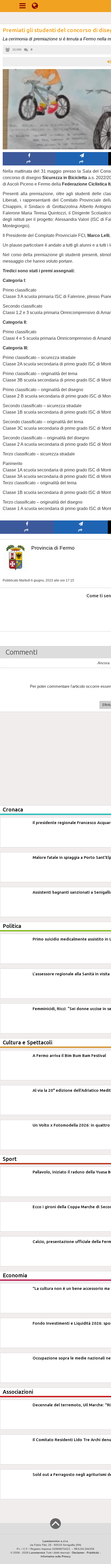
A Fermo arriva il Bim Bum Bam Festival (69, 1055)
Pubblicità (93, 1552)
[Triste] (81, 612)
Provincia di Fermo (53, 548)
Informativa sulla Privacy (56, 1556)
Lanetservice (37, 1552)
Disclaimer (78, 1552)
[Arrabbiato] (27, 612)
